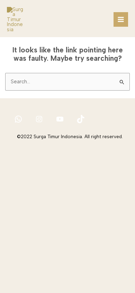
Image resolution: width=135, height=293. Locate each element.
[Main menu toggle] (121, 19)
